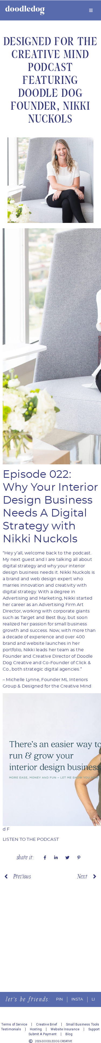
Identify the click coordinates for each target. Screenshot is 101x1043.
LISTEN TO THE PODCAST (31, 839)
